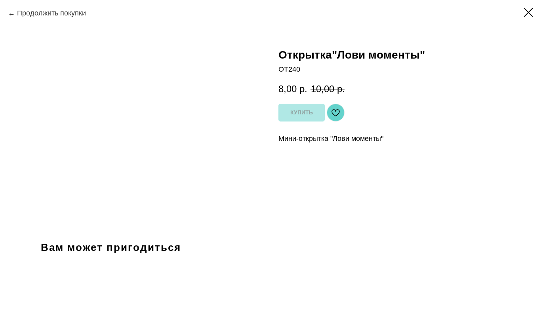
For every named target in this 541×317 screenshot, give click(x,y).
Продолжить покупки (51, 13)
